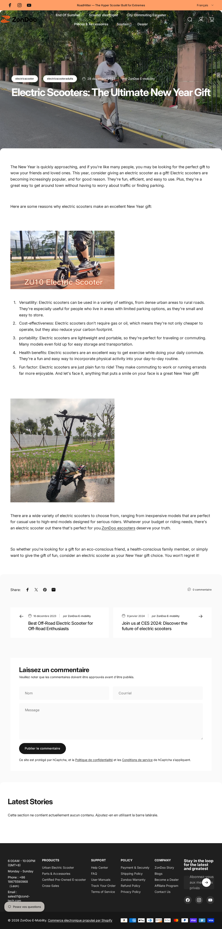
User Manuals (100, 879)
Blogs (158, 873)
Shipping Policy (132, 873)
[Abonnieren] (206, 882)
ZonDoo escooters (118, 528)
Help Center (99, 867)
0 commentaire (202, 589)
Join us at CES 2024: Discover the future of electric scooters (154, 626)
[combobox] (205, 5)
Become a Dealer (167, 879)
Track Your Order (103, 885)
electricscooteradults (60, 78)
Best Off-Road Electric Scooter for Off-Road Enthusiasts (60, 626)
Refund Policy (130, 885)
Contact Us (162, 892)
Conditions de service (137, 760)
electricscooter (24, 78)
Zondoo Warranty (133, 879)
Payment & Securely (135, 867)
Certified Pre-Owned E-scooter (64, 879)
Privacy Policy (131, 892)
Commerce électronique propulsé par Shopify (80, 920)
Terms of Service (103, 892)
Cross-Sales (50, 885)
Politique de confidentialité (94, 760)
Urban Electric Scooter (58, 867)
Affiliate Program (166, 885)
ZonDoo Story (164, 867)
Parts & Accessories (56, 873)
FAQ (94, 873)
